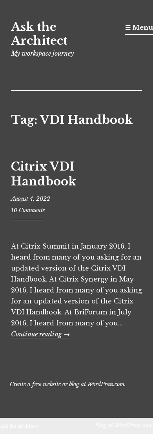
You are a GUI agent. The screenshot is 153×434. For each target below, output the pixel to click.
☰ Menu (139, 27)
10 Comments (28, 210)
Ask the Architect (39, 34)
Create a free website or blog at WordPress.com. (68, 384)
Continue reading (40, 334)
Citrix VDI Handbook (43, 174)
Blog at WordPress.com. (124, 425)
